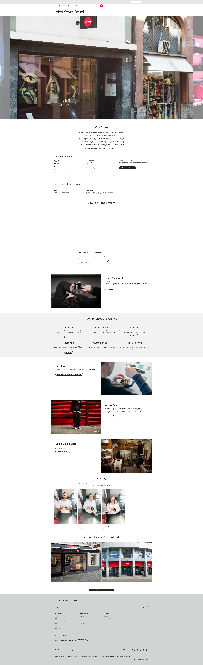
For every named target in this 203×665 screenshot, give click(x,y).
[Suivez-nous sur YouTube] (135, 650)
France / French (65, 607)
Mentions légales (58, 656)
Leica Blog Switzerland (62, 451)
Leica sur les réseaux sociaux (64, 650)
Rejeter (148, 1)
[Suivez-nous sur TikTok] (141, 650)
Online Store (58, 170)
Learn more (109, 416)
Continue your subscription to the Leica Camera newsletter (108, 261)
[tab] (101, 121)
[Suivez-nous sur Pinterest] (146, 650)
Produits (55, 5)
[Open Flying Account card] (143, 5)
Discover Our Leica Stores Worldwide (101, 589)
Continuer (145, 1)
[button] (146, 607)
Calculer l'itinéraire (60, 174)
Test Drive (68, 337)
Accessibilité (84, 656)
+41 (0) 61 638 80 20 (59, 166)
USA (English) (133, 1)
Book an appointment (127, 167)
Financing (68, 352)
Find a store (146, 5)
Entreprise (70, 5)
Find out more (109, 289)
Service (76, 5)
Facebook (104, 148)
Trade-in (134, 335)
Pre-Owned (101, 337)
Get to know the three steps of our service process (69, 374)
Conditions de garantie (92, 656)
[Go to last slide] (7, 67)
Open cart (148, 5)
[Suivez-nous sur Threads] (144, 650)
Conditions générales (128, 656)
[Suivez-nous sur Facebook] (138, 650)
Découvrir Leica (62, 5)
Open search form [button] (141, 5)
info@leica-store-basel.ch (61, 168)
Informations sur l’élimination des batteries (107, 656)
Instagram (97, 148)
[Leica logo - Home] (101, 5)
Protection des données (67, 656)
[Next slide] (196, 67)
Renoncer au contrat (81, 639)
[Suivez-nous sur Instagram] (132, 650)
